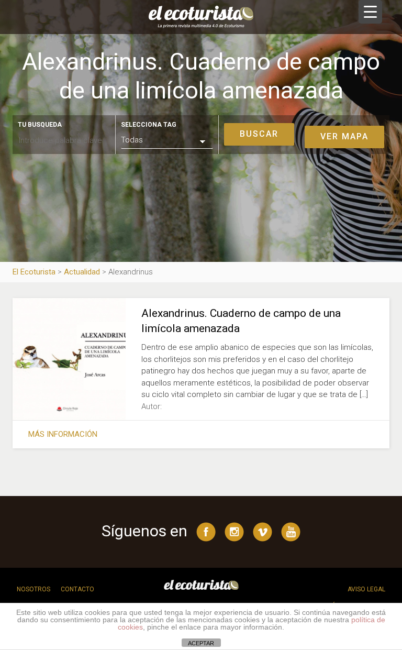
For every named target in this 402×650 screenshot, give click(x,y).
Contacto (77, 589)
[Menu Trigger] (370, 12)
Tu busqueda (40, 124)
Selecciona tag (148, 124)
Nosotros (33, 589)
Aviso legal (366, 589)
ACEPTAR (201, 643)
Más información (62, 434)
